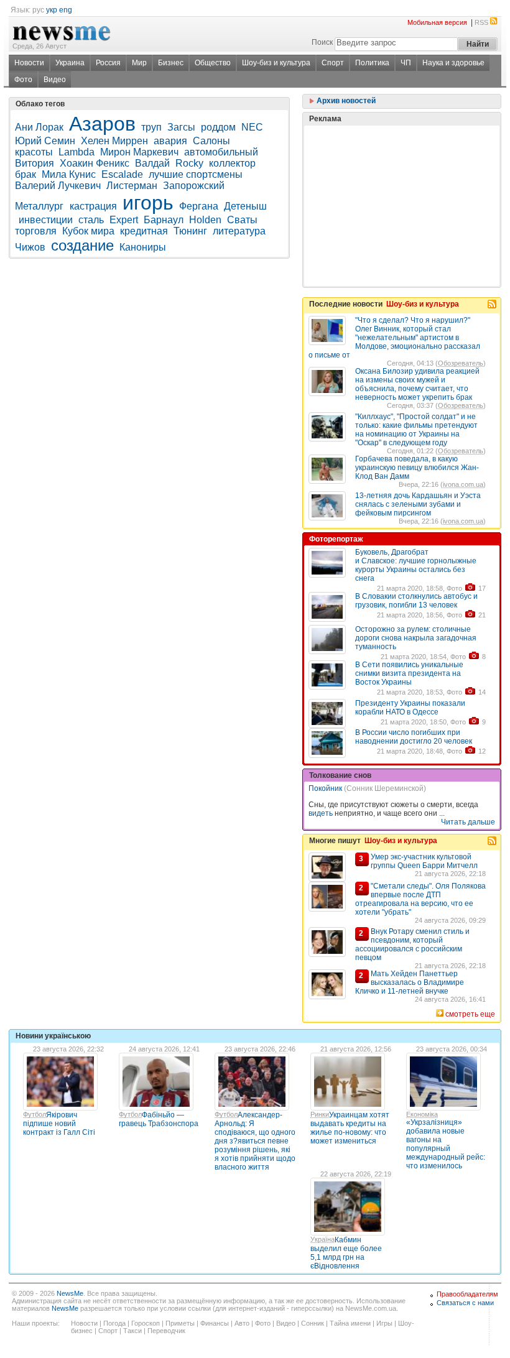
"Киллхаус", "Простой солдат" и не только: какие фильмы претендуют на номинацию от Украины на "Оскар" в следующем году (416, 429)
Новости (29, 62)
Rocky (189, 163)
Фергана (198, 206)
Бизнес (170, 62)
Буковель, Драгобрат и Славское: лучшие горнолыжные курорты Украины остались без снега (415, 565)
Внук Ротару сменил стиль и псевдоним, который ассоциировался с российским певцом (412, 944)
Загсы (181, 127)
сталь (91, 220)
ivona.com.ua (463, 484)
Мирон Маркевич (139, 152)
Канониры (142, 247)
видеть (320, 813)
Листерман (131, 185)
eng (65, 10)
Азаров (102, 124)
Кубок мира (88, 231)
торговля (36, 231)
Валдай (152, 163)
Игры (384, 1323)
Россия (108, 62)
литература (239, 231)
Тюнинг (190, 231)
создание (82, 245)
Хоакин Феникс (94, 163)
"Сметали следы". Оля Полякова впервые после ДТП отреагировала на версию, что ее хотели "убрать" (420, 899)
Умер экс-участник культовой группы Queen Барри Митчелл (424, 861)
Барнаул (163, 220)
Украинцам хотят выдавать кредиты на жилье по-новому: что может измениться (349, 1128)
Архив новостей (345, 100)
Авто (241, 1323)
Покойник (325, 788)
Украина (70, 62)
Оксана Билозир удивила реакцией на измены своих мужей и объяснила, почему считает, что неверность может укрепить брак (417, 384)
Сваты (243, 220)
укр (51, 10)
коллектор (232, 163)
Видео (55, 79)
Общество (213, 62)
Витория (34, 163)
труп (151, 127)
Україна (322, 1239)
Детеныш (245, 206)
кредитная (144, 231)
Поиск (322, 42)
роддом (218, 127)
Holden (205, 220)
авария (170, 141)
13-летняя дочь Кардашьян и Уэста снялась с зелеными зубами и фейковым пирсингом (418, 504)
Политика (372, 62)
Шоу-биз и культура (276, 62)
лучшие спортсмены (196, 174)
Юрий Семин (45, 141)
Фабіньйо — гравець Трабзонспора (158, 1119)
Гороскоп (145, 1323)
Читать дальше (468, 822)
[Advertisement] (401, 174)
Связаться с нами (465, 1302)
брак (25, 174)
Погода (114, 1323)
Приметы (180, 1323)
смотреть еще (470, 1014)
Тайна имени (350, 1323)
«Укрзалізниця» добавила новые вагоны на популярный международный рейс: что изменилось (445, 1144)
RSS (481, 22)
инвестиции (46, 220)
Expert (123, 220)
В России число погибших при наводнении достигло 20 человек (413, 737)
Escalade (122, 174)
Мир (139, 62)
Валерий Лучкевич (58, 185)
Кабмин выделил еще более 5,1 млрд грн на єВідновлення (346, 1253)
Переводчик (166, 1330)
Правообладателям (467, 1294)
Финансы (214, 1323)
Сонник (312, 1323)
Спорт (333, 62)
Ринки (319, 1114)
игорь (148, 203)
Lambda (76, 152)
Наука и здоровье (453, 62)
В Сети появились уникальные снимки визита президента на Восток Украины (409, 673)
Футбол (34, 1114)
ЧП (406, 62)
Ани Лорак (39, 127)
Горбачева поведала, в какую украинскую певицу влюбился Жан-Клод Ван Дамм (417, 468)
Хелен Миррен (114, 141)
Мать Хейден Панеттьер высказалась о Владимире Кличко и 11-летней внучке (409, 982)
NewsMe (70, 1293)
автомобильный (221, 152)
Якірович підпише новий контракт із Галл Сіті (59, 1124)
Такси (132, 1330)
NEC (252, 127)
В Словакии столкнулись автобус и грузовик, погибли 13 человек (416, 600)
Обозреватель (460, 363)
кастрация (93, 206)
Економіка (422, 1114)
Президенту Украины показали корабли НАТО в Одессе (410, 707)
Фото (23, 79)
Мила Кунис (69, 174)
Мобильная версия (437, 22)
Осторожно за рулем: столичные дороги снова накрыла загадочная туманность (415, 638)
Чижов (30, 247)
